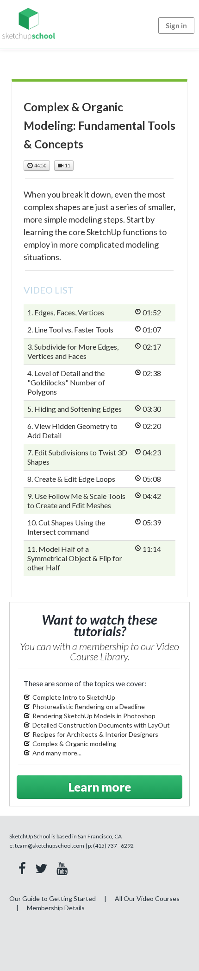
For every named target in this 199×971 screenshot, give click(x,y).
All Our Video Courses (147, 898)
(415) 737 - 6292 (113, 845)
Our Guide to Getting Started (52, 898)
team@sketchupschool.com (49, 845)
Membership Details (56, 908)
